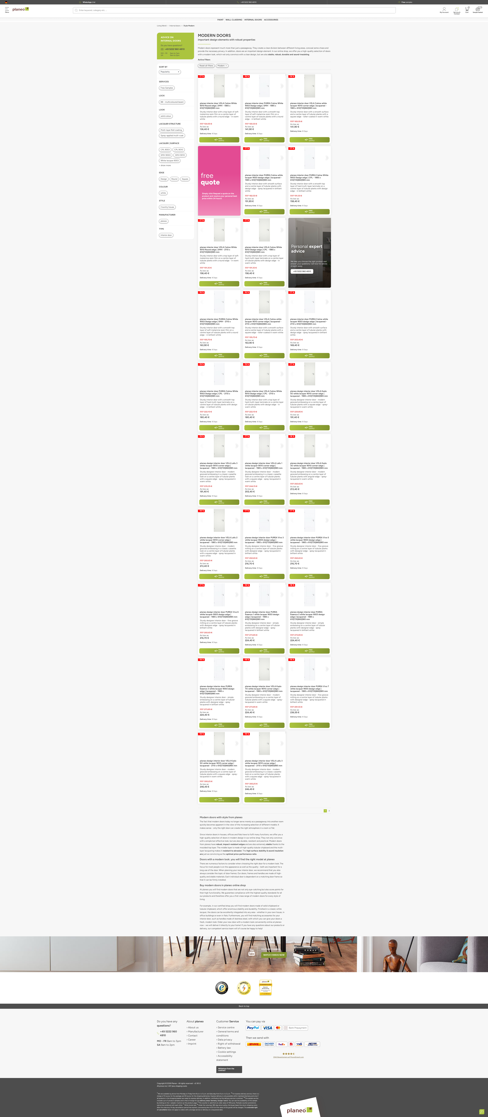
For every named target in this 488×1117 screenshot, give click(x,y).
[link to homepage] (21, 9)
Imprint (192, 1043)
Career (192, 1039)
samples (407, 2)
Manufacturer (195, 1031)
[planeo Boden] (299, 1110)
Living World (161, 26)
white (163, 193)
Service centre (226, 1027)
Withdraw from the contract (226, 1069)
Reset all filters (206, 65)
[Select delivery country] (6, 2)
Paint (220, 20)
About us (193, 1027)
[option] (219, 86)
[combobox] (236, 10)
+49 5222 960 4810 (248, 2)
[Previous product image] (201, 86)
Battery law (224, 1047)
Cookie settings (227, 1051)
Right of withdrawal (229, 1043)
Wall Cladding (234, 20)
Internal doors (253, 20)
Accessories (271, 20)
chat (89, 2)
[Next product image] (236, 86)
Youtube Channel (271, 949)
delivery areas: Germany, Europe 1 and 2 (214, 1100)
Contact (192, 1035)
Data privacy (225, 1039)
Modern (222, 65)
